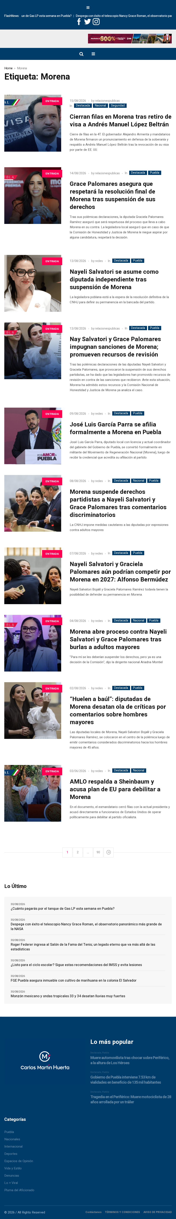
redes (99, 261)
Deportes (10, 1153)
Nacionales (12, 1139)
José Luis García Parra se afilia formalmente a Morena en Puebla (115, 428)
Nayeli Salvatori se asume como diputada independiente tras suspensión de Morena (114, 280)
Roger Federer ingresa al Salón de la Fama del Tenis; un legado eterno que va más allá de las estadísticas (83, 947)
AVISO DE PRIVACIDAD (157, 1212)
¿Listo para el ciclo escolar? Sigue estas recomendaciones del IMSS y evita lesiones (76, 965)
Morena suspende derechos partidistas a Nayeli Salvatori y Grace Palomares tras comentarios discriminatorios (118, 503)
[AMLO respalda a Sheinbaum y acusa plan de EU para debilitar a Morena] (32, 793)
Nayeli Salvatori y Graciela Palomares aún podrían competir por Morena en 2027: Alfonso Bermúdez (120, 572)
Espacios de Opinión (18, 1161)
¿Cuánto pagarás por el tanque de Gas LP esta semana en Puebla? (62, 908)
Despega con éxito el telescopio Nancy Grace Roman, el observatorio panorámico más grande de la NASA (86, 927)
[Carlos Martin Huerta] (44, 1063)
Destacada (83, 106)
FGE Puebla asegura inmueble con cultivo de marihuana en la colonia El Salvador (74, 980)
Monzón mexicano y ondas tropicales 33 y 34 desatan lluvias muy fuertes (68, 996)
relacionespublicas (107, 101)
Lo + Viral (11, 1183)
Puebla (154, 173)
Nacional (100, 106)
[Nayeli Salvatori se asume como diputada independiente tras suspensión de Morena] (32, 283)
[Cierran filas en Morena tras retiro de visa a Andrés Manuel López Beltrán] (32, 123)
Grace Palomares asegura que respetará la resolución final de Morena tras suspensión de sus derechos (112, 196)
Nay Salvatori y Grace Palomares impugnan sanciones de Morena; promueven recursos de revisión (115, 347)
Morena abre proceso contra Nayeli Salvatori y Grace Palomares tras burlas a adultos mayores (118, 639)
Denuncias (11, 1175)
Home (8, 68)
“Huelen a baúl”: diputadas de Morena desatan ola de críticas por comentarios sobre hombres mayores (118, 711)
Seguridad (118, 106)
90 (98, 852)
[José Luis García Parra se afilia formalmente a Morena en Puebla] (32, 436)
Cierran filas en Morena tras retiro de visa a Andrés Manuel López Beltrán (120, 120)
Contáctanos (93, 1212)
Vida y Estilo (13, 1168)
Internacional (13, 1146)
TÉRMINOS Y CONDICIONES (122, 1212)
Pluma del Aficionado (19, 1190)
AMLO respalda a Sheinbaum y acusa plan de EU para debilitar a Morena (115, 789)
